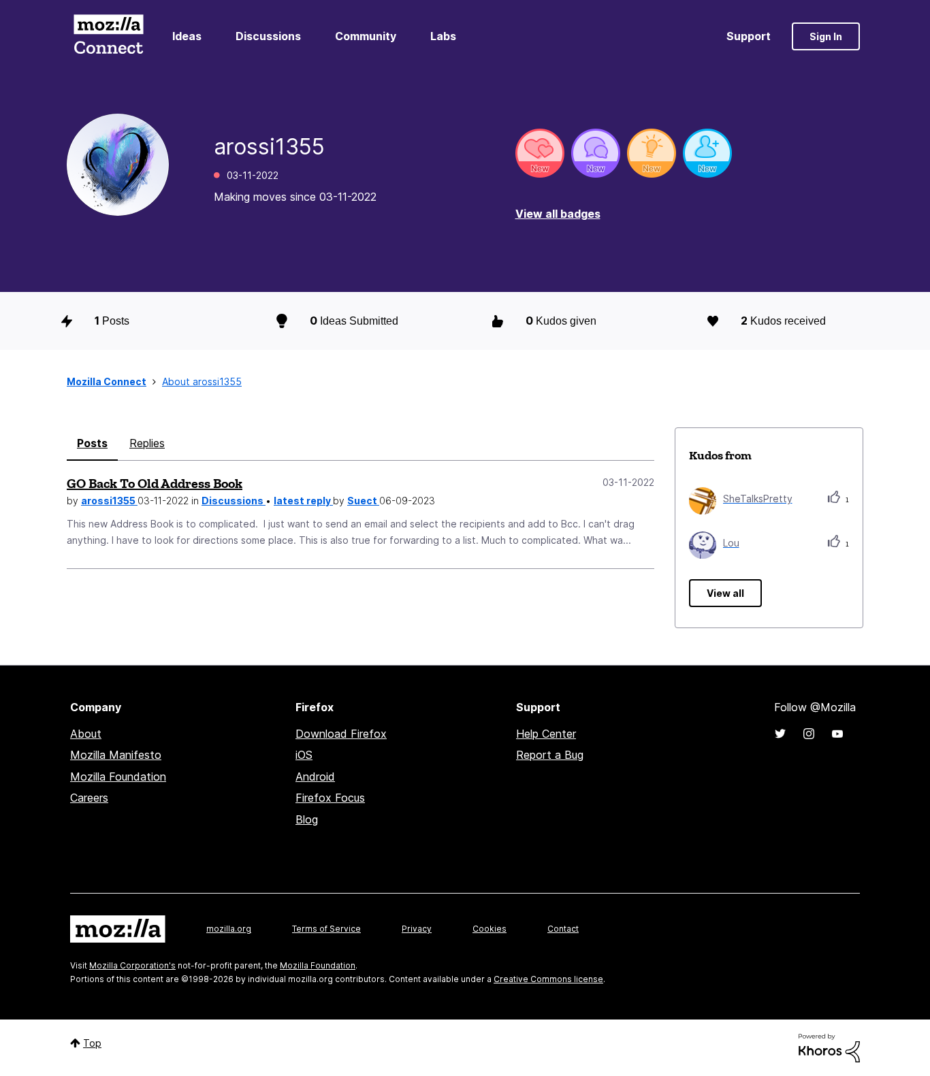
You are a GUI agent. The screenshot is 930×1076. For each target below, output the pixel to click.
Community (365, 36)
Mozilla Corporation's (132, 965)
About (85, 733)
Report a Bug (549, 755)
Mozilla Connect (108, 36)
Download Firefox (341, 733)
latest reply (303, 500)
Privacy (417, 929)
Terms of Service (326, 929)
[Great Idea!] (651, 153)
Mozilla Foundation (118, 776)
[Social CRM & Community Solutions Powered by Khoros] (829, 1047)
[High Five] (539, 153)
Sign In (825, 36)
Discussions (268, 36)
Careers (89, 797)
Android (315, 776)
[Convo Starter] (595, 153)
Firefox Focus (330, 797)
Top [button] (92, 1043)
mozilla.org (228, 929)
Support (748, 36)
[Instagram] (809, 734)
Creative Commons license (548, 979)
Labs (443, 36)
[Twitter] (780, 734)
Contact (563, 929)
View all (725, 593)
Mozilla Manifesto (115, 755)
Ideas (187, 36)
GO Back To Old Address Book (154, 483)
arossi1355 (109, 500)
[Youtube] (837, 734)
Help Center (546, 733)
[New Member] (707, 153)
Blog (306, 819)
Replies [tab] (147, 443)
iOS (303, 755)
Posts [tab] (92, 443)
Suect (363, 500)
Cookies (489, 929)
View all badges (557, 214)
